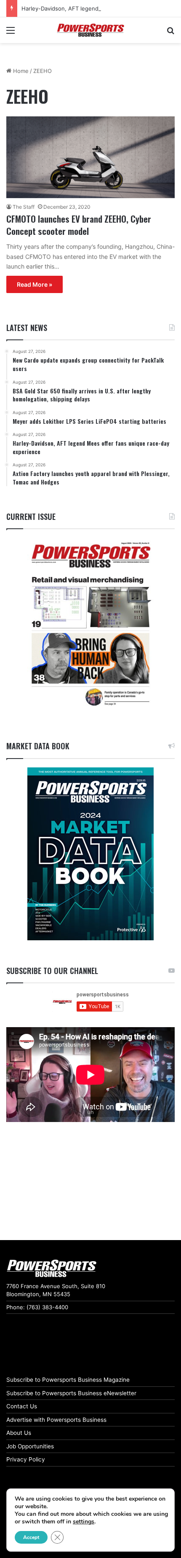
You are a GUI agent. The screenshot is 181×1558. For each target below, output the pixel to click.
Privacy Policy (25, 1459)
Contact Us (21, 1406)
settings (83, 1522)
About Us (18, 1432)
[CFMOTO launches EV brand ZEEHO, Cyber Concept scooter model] (90, 157)
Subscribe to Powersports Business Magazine (68, 1379)
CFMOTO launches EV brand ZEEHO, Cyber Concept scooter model (78, 224)
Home (20, 70)
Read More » (34, 284)
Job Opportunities (30, 1446)
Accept (31, 1537)
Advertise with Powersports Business (56, 1419)
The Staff (24, 207)
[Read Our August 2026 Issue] (90, 625)
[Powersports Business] (90, 30)
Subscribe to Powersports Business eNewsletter (71, 1393)
